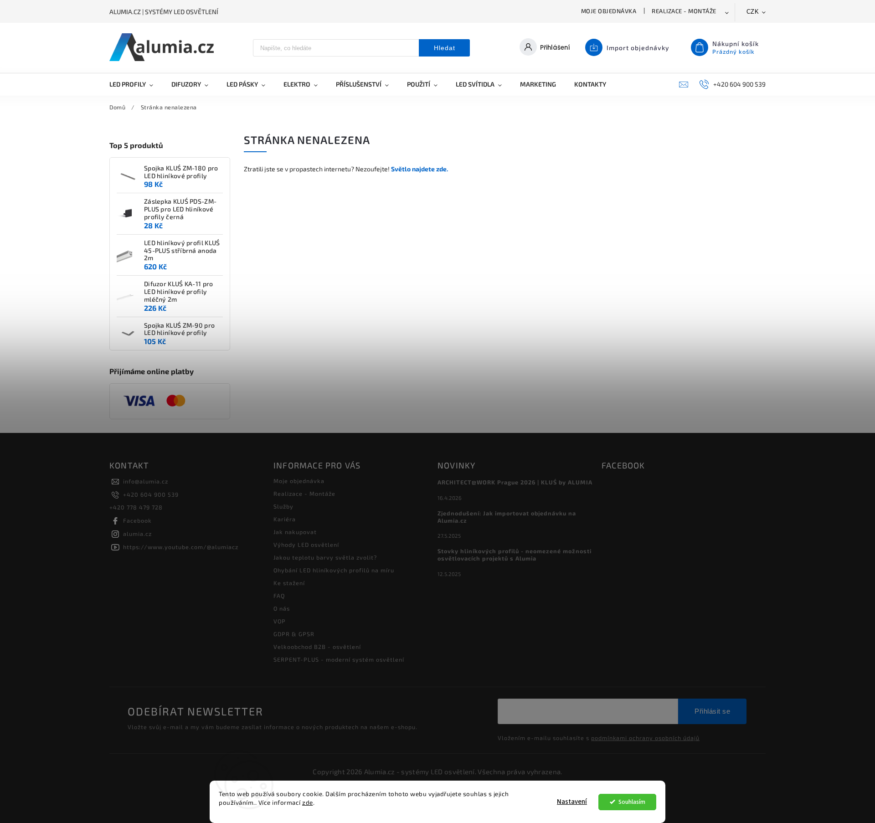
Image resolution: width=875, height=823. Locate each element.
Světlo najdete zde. (419, 169)
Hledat (444, 47)
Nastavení (572, 802)
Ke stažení (289, 582)
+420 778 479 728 (136, 507)
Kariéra (284, 519)
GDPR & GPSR (293, 634)
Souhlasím (631, 801)
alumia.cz (137, 533)
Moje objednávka (609, 11)
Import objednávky (638, 47)
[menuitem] (135, 84)
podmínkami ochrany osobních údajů (645, 737)
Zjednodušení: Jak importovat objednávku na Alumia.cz (507, 516)
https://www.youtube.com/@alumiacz (180, 546)
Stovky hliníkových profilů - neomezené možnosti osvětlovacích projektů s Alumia (515, 554)
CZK (752, 11)
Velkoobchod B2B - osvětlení (317, 646)
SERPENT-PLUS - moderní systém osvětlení (338, 659)
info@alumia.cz (145, 481)
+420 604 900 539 (151, 494)
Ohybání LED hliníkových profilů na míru (333, 570)
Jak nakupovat (295, 531)
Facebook (137, 520)
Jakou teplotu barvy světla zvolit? (325, 557)
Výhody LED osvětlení (306, 544)
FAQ (279, 595)
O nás (281, 608)
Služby (283, 506)
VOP (279, 621)
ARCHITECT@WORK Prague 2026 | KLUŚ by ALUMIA (515, 482)
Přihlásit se (712, 711)
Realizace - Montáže (684, 11)
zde (307, 802)
